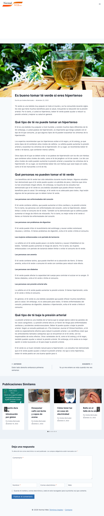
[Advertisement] (52, 23)
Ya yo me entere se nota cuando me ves (75, 366)
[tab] (47, 431)
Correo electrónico (48, 485)
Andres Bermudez (14, 421)
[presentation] (13, 396)
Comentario (18, 458)
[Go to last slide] (5, 409)
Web (70, 485)
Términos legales (56, 510)
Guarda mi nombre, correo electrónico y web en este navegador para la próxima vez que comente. (50, 491)
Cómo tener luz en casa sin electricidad (64, 411)
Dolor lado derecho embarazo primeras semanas (28, 367)
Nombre (17, 485)
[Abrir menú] (100, 4)
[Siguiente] (98, 409)
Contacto (68, 510)
